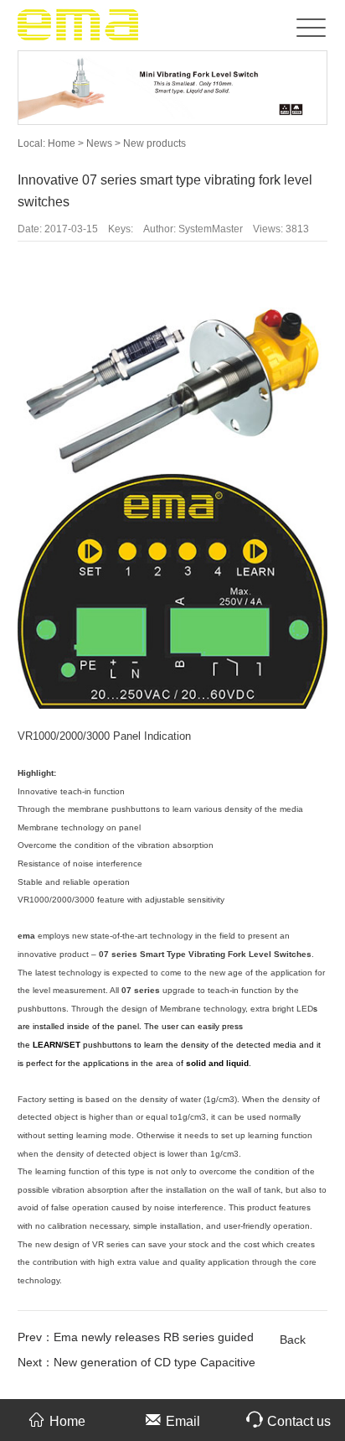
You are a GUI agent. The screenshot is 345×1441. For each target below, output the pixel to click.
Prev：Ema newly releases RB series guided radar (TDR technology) (136, 1339)
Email (183, 1421)
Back (293, 1339)
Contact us (299, 1421)
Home (61, 143)
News (100, 143)
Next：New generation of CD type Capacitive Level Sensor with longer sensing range (136, 1364)
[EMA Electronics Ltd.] (79, 24)
